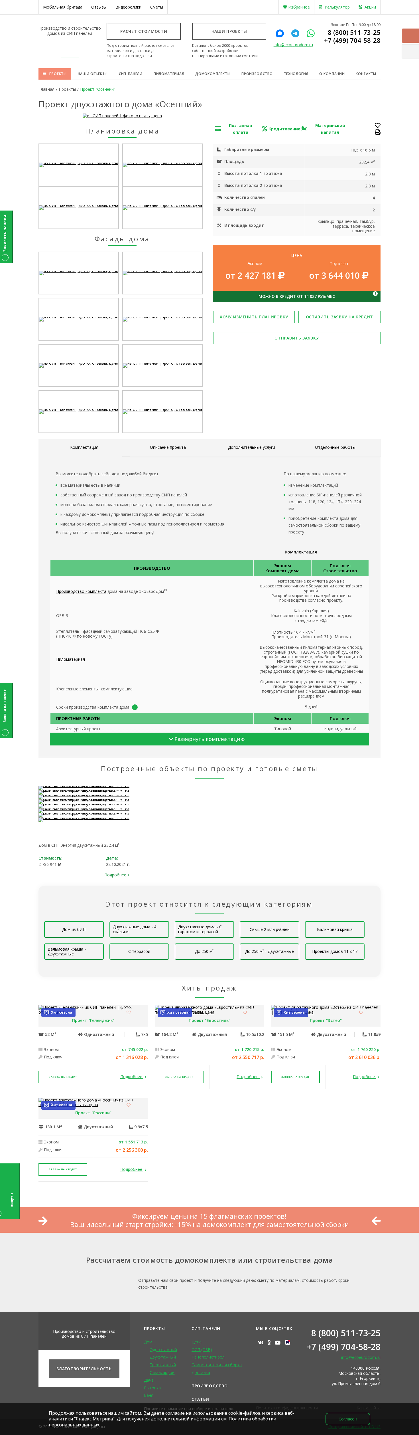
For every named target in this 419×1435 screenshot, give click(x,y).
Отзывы (99, 7)
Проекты (58, 73)
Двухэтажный (163, 1357)
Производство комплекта (81, 591)
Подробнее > (117, 875)
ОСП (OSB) (202, 1349)
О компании (332, 73)
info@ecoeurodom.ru (293, 45)
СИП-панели (131, 73)
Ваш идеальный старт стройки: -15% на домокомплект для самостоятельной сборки (209, 1224)
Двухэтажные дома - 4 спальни (134, 929)
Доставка (201, 1372)
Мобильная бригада (62, 7)
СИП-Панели (206, 1328)
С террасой (139, 951)
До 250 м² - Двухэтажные (269, 951)
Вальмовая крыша (335, 929)
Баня (148, 1395)
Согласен (348, 1419)
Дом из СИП (74, 929)
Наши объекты (93, 73)
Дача (149, 1380)
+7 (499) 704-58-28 (352, 40)
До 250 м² (204, 951)
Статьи (200, 1399)
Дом (148, 1342)
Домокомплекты (212, 73)
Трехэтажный (163, 1364)
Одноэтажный (163, 1349)
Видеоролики (128, 7)
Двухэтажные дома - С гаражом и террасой (200, 929)
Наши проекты (229, 31)
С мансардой (162, 1372)
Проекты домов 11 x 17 (334, 951)
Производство (256, 73)
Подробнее (131, 1076)
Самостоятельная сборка (217, 1364)
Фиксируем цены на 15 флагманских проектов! (209, 1216)
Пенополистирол (208, 1357)
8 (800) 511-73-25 (354, 32)
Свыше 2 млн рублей (270, 929)
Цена (197, 1342)
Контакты (366, 73)
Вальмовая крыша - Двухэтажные (67, 951)
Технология (296, 73)
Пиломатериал (169, 73)
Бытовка (152, 1387)
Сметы (156, 7)
